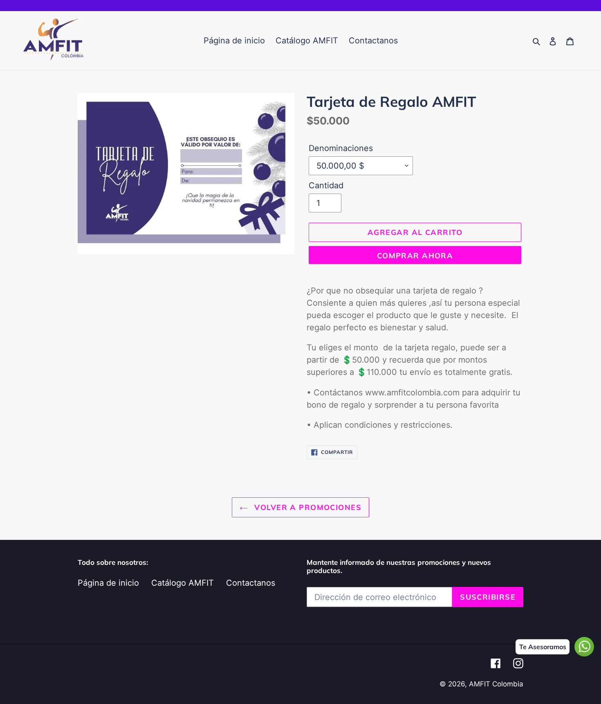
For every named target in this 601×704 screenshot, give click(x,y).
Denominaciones (341, 148)
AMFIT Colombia (496, 684)
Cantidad (326, 185)
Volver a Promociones (306, 507)
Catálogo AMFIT (182, 583)
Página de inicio (108, 583)
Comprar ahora (415, 255)
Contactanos (250, 583)
